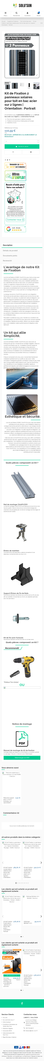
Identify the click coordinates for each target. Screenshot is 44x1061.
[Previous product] (41, 23)
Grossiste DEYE (7, 1031)
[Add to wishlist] (13, 152)
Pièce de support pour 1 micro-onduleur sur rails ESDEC (8, 800)
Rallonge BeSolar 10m (28, 922)
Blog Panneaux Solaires (9, 1037)
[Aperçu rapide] (14, 795)
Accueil (5, 1017)
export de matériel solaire (30, 1058)
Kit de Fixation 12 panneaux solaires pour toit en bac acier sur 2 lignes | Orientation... (28, 872)
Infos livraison (7, 1022)
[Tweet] (7, 160)
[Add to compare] (30, 152)
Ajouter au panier (23, 146)
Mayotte (9, 1056)
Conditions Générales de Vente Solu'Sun (10, 1025)
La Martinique (26, 1056)
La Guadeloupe (17, 1056)
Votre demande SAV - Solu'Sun (9, 1034)
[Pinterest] (9, 160)
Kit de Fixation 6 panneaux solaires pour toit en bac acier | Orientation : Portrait (7, 926)
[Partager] (5, 160)
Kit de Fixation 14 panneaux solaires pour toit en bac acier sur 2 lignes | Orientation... (7, 872)
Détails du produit (10, 250)
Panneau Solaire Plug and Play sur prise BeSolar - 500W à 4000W (7, 982)
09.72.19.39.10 (30, 1028)
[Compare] (12, 795)
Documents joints (10, 256)
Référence (8, 128)
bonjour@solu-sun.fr (31, 1030)
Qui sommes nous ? (8, 1020)
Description (7, 245)
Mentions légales (8, 1028)
